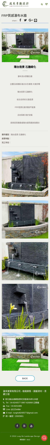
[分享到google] (30, 20)
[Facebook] (17, 425)
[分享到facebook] (20, 20)
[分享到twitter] (25, 20)
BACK (25, 378)
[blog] (24, 425)
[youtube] (31, 425)
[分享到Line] (35, 20)
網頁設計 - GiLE (25, 440)
